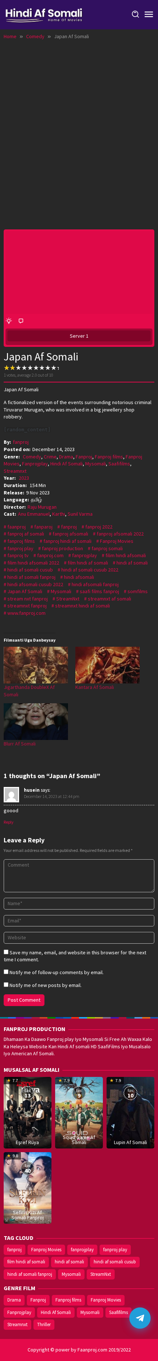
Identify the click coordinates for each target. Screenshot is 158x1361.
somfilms (138, 591)
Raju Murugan (42, 507)
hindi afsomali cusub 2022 (35, 584)
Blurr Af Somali (20, 743)
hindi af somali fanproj (31, 577)
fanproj (69, 526)
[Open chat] (140, 1318)
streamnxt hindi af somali (82, 605)
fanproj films (21, 541)
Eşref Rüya (27, 1142)
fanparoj (43, 526)
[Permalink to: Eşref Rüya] (27, 1112)
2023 (24, 478)
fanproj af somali (25, 533)
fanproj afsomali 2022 (120, 533)
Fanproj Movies (116, 541)
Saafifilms (119, 463)
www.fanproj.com (26, 613)
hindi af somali (132, 562)
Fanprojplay (35, 463)
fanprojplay (84, 555)
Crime (50, 456)
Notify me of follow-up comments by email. (57, 972)
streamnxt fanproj (27, 605)
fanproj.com (50, 555)
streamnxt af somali (109, 598)
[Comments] (21, 321)
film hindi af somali (88, 562)
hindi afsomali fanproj (95, 584)
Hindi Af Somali (66, 463)
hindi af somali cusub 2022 (89, 569)
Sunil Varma (80, 514)
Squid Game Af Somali (79, 1140)
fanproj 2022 (98, 526)
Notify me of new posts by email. (46, 985)
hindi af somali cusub (30, 569)
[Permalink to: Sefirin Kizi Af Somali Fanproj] (27, 1187)
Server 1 (79, 336)
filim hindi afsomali (125, 555)
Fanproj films (109, 456)
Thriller (44, 1324)
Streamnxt (15, 471)
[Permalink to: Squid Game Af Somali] (79, 1112)
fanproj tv (18, 555)
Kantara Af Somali (94, 687)
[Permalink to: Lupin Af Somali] (130, 1112)
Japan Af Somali (24, 591)
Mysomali (95, 463)
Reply (9, 822)
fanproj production (62, 548)
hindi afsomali (79, 577)
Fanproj (84, 456)
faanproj (16, 526)
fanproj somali (107, 548)
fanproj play (20, 548)
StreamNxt (67, 598)
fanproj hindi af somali (67, 541)
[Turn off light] (9, 321)
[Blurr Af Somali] (36, 721)
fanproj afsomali (70, 533)
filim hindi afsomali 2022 (33, 562)
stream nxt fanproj (27, 598)
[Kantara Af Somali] (107, 665)
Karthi (58, 514)
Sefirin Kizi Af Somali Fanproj (27, 1215)
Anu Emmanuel (34, 514)
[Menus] (148, 15)
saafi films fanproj (99, 591)
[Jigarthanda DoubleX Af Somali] (36, 665)
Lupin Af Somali (130, 1142)
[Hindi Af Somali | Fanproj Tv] (44, 14)
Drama (66, 456)
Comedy (32, 456)
